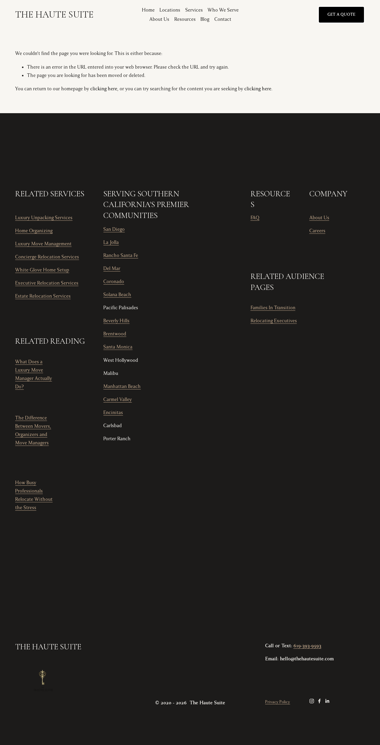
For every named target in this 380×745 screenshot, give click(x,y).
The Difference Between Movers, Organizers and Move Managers (33, 430)
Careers (317, 231)
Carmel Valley (117, 399)
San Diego (114, 229)
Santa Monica (117, 347)
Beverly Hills (116, 321)
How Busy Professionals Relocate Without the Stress (34, 495)
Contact (222, 19)
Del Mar (111, 268)
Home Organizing (34, 231)
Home (148, 10)
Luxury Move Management (43, 244)
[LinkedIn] (327, 701)
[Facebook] (319, 701)
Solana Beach (117, 294)
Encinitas (113, 412)
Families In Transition (273, 307)
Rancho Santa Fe (120, 255)
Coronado (113, 281)
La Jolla (111, 242)
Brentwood (114, 334)
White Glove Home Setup (42, 270)
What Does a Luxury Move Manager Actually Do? (33, 374)
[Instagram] (311, 701)
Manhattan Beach (122, 386)
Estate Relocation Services (43, 296)
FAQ (255, 217)
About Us (159, 19)
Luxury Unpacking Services (43, 217)
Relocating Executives (274, 321)
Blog (204, 19)
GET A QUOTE (341, 14)
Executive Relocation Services (46, 283)
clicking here (103, 89)
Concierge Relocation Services (47, 257)
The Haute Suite (54, 14)
